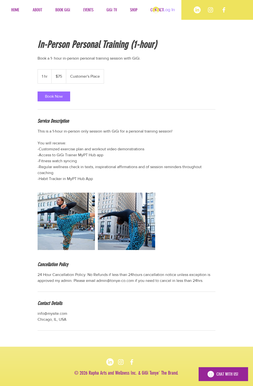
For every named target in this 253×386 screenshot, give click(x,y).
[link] (54, 96)
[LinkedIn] (197, 9)
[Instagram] (121, 362)
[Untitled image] (66, 221)
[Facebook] (223, 9)
